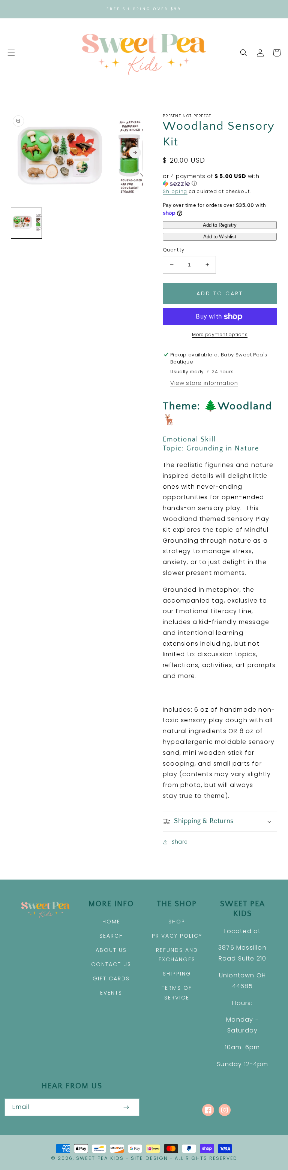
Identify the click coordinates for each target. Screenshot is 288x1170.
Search (111, 936)
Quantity (173, 249)
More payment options (220, 334)
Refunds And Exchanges (177, 954)
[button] (11, 53)
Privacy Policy (177, 936)
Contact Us (111, 964)
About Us (111, 950)
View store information (204, 383)
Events (111, 992)
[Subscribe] (126, 1107)
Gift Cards (111, 978)
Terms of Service (177, 992)
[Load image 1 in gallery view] (26, 223)
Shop (176, 921)
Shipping (175, 191)
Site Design (149, 1158)
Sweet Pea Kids (100, 1158)
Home (111, 921)
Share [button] (179, 841)
